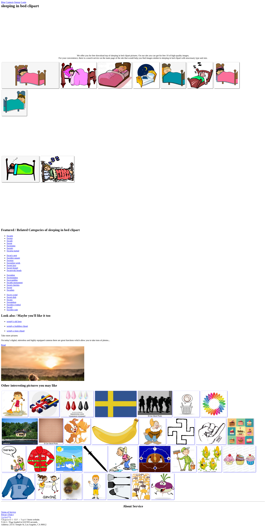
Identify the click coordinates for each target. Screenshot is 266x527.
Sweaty (10, 248)
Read (3, 345)
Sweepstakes (12, 277)
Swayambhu (12, 280)
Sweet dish (11, 297)
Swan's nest (12, 255)
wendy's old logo (14, 321)
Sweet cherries (13, 285)
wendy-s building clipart (17, 326)
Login (23, 2)
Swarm (10, 236)
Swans (9, 300)
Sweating (11, 275)
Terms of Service (8, 512)
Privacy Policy (7, 514)
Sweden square (13, 258)
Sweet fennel (12, 268)
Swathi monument (15, 282)
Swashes (10, 290)
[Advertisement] (133, 31)
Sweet (9, 287)
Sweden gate (12, 310)
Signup (17, 2)
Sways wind (12, 295)
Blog (3, 2)
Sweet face (11, 265)
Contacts (10, 2)
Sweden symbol (14, 305)
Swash (9, 241)
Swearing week (13, 263)
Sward (9, 307)
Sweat (9, 243)
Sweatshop (11, 302)
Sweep (10, 238)
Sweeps (10, 260)
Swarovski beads (14, 270)
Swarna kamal (13, 251)
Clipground (14, 518)
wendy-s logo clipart (16, 331)
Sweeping (11, 246)
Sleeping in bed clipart (11, 85)
